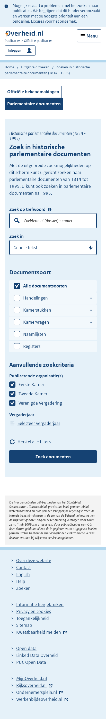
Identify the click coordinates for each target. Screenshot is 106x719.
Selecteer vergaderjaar (38, 423)
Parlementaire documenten (34, 104)
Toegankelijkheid (32, 618)
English (23, 574)
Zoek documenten (53, 457)
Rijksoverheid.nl (31, 685)
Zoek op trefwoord (27, 209)
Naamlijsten (34, 334)
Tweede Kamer (33, 394)
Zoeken (23, 588)
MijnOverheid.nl (31, 678)
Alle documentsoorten (45, 286)
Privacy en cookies (33, 611)
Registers (31, 346)
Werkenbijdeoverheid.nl (39, 699)
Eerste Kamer (31, 384)
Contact (23, 567)
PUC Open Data (31, 662)
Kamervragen (36, 322)
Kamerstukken (37, 310)
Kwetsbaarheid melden (38, 632)
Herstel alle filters (34, 442)
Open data (26, 648)
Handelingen (35, 298)
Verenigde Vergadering (40, 403)
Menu (92, 36)
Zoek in (16, 236)
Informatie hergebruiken (40, 604)
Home (9, 67)
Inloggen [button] (14, 50)
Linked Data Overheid (37, 655)
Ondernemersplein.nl (36, 692)
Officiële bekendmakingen (33, 92)
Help (20, 581)
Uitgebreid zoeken (35, 67)
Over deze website (33, 560)
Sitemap (24, 625)
